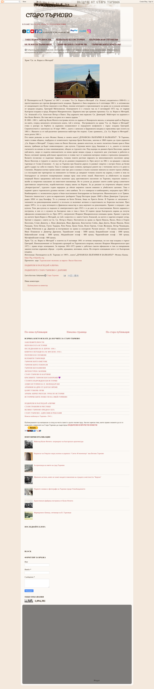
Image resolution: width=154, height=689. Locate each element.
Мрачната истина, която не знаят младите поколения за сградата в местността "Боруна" (67, 477)
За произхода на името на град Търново (49, 465)
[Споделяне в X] (73, 275)
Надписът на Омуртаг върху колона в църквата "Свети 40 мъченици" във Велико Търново (69, 453)
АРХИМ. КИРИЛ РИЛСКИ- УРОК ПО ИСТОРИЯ (44, 393)
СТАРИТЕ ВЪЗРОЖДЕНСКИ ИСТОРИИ (41, 380)
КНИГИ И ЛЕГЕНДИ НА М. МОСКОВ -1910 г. (43, 352)
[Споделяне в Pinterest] (77, 275)
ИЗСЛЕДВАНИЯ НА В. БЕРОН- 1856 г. (40, 348)
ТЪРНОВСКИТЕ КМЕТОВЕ (106, 44)
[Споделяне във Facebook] (75, 275)
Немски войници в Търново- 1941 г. (39, 416)
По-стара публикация (117, 332)
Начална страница (76, 332)
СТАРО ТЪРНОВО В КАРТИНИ (38, 374)
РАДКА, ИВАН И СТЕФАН (50, 24)
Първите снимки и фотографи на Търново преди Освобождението (59, 489)
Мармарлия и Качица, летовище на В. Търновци (52, 512)
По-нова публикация (36, 332)
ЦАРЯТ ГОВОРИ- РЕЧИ (34, 390)
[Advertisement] (77, 311)
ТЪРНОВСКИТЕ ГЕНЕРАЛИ (71, 44)
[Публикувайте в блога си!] (71, 275)
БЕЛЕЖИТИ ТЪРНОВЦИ (38, 44)
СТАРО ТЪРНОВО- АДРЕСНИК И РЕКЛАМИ (43, 413)
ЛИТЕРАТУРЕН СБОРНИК (35, 371)
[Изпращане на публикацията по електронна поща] (64, 275)
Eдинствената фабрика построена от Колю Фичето (53, 500)
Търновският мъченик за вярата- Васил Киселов (61, 260)
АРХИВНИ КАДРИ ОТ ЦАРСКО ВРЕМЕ (41, 387)
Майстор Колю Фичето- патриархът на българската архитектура (58, 441)
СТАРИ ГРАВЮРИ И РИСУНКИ (38, 406)
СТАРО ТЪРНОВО (49, 15)
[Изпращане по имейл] (69, 275)
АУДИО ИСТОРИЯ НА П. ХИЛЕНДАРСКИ (42, 384)
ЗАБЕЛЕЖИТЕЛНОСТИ (38, 39)
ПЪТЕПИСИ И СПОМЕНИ (103, 39)
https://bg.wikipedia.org (34, 257)
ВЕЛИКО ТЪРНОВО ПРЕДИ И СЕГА (40, 409)
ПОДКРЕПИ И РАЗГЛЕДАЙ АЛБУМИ (40, 403)
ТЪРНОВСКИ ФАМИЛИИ (35, 368)
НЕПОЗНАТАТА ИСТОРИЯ (70, 39)
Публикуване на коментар (38, 285)
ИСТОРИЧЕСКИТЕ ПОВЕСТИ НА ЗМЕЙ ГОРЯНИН (46, 397)
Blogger (97, 680)
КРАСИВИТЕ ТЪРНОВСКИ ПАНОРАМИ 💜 (43, 377)
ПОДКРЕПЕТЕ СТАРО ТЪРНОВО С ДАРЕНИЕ (46, 270)
